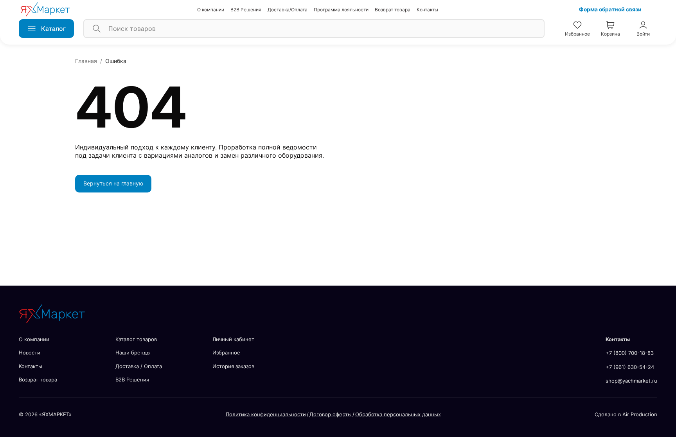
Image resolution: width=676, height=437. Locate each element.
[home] (45, 9)
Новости (29, 352)
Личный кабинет (233, 339)
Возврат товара (392, 10)
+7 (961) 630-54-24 (630, 367)
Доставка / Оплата (138, 366)
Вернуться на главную (113, 183)
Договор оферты (330, 414)
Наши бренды (133, 352)
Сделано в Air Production (626, 414)
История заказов (233, 366)
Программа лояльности (341, 10)
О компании (210, 10)
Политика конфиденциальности (266, 414)
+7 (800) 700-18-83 (630, 353)
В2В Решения (132, 379)
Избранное (226, 352)
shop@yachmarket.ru (631, 381)
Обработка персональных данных (398, 414)
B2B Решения (245, 10)
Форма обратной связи (610, 9)
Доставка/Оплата (287, 10)
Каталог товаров (136, 339)
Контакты (427, 10)
